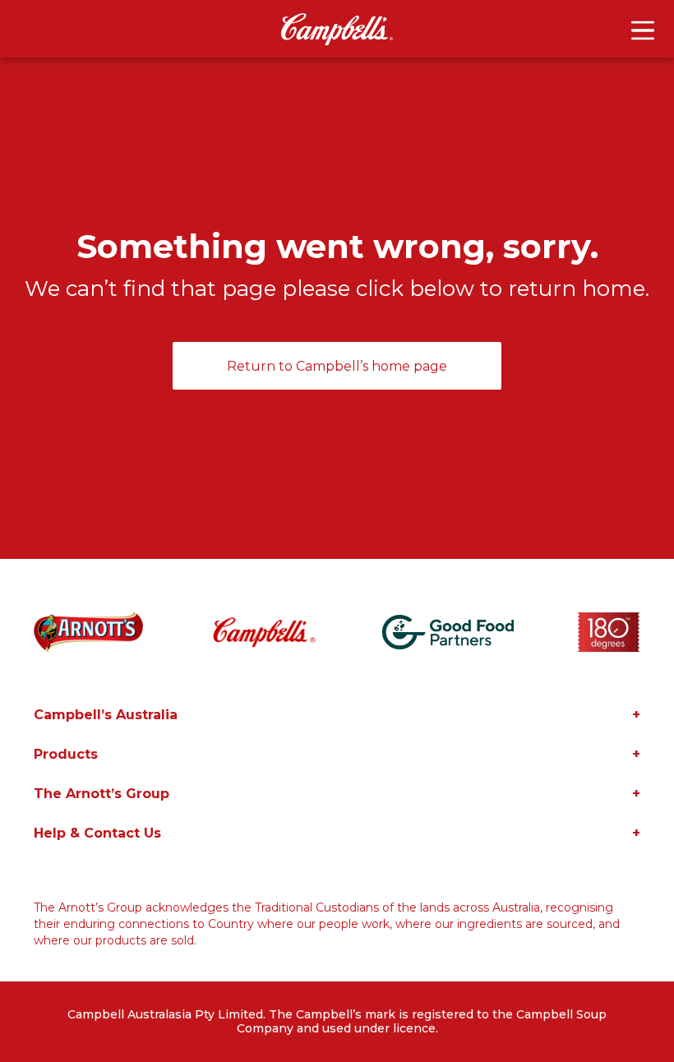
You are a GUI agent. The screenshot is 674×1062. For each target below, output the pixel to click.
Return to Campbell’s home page (337, 366)
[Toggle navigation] (642, 30)
